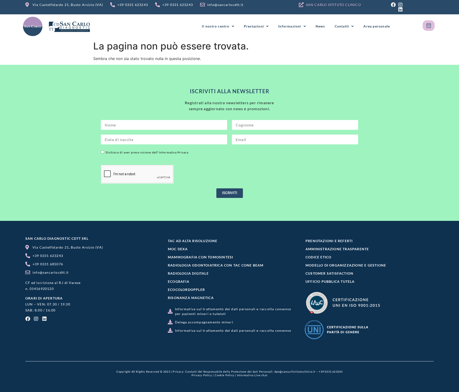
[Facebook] (393, 4)
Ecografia (178, 281)
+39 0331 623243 (331, 371)
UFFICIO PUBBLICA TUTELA (330, 281)
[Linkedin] (400, 9)
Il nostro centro (215, 26)
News (320, 26)
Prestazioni (254, 26)
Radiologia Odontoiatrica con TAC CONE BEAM (215, 265)
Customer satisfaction (329, 273)
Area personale (376, 26)
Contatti (342, 26)
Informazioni (289, 26)
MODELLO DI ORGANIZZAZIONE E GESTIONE (346, 265)
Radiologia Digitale (188, 273)
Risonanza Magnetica (191, 298)
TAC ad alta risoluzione (193, 241)
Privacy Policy (201, 375)
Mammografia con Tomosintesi (200, 257)
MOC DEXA (178, 249)
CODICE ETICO (318, 257)
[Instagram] (400, 4)
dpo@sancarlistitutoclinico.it (295, 371)
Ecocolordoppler (186, 290)
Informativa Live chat (252, 375)
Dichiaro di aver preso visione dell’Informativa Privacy (147, 152)
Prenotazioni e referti (329, 241)
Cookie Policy (225, 375)
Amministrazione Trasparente (337, 249)
